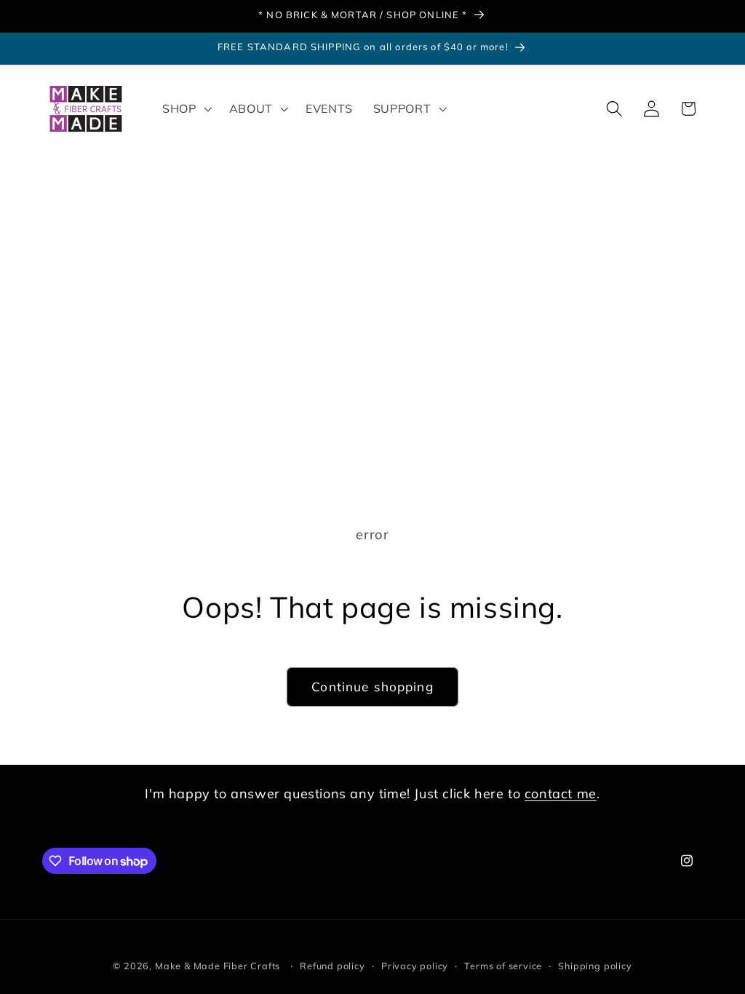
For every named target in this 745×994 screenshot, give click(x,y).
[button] (185, 109)
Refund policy (332, 965)
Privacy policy (414, 965)
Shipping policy (595, 965)
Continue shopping (372, 686)
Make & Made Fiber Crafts (217, 965)
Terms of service (503, 965)
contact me (561, 793)
